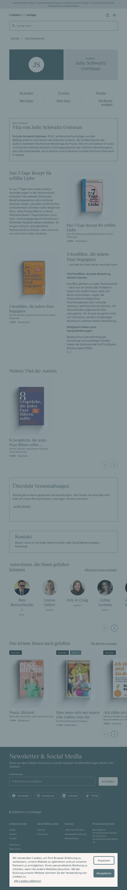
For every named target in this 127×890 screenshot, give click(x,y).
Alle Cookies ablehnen (27, 881)
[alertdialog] (63, 870)
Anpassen (104, 860)
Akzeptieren (103, 873)
